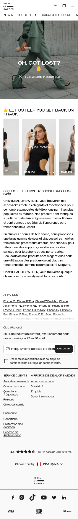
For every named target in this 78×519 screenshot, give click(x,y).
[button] (39, 451)
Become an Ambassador (12, 434)
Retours (8, 399)
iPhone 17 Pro (25, 301)
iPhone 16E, (30, 305)
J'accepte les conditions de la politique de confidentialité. (35, 361)
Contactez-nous (14, 386)
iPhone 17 (9, 301)
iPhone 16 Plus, (12, 310)
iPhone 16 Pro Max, (34, 310)
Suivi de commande (16, 381)
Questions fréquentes (10, 393)
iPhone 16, (45, 305)
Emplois (36, 391)
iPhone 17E (15, 305)
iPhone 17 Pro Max (46, 301)
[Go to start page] (8, 6)
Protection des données (13, 426)
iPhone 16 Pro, (60, 305)
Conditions (10, 419)
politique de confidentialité (44, 363)
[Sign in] (55, 5)
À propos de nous (42, 381)
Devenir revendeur (43, 396)
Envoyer (63, 349)
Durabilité (37, 386)
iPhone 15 (53, 310)
